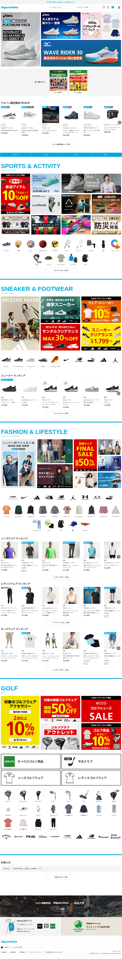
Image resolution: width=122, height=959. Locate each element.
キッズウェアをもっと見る (61, 670)
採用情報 (13, 952)
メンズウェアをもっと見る (61, 577)
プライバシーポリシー (35, 952)
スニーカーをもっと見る (61, 413)
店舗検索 (62, 909)
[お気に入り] (104, 7)
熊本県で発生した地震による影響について (61, 2)
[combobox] (61, 7)
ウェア (75, 154)
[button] (119, 122)
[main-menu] (119, 7)
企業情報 (3, 952)
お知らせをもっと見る (61, 877)
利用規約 (22, 952)
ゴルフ (105, 154)
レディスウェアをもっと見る (60, 622)
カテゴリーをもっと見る (61, 270)
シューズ (45, 154)
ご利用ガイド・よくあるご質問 (12, 947)
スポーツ (15, 154)
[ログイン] (108, 7)
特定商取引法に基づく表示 (54, 952)
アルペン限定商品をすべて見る (61, 144)
